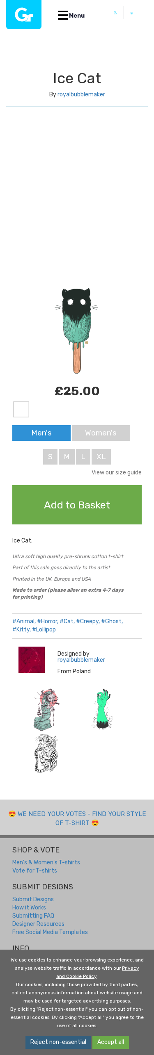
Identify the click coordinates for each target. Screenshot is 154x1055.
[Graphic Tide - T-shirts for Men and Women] (23, 14)
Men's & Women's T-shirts (46, 862)
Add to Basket (77, 505)
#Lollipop (44, 629)
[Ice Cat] (46, 709)
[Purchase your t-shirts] (131, 13)
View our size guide (117, 472)
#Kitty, (21, 629)
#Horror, (47, 621)
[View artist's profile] (31, 660)
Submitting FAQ (33, 915)
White (21, 409)
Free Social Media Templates (50, 932)
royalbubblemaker (81, 94)
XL (101, 456)
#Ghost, (112, 621)
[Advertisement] (77, 204)
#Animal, (24, 621)
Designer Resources (38, 924)
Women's (101, 432)
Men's (41, 432)
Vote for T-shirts (34, 870)
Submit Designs (33, 899)
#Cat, (67, 621)
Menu (76, 15)
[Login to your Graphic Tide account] (115, 12)
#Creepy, (88, 621)
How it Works (29, 907)
